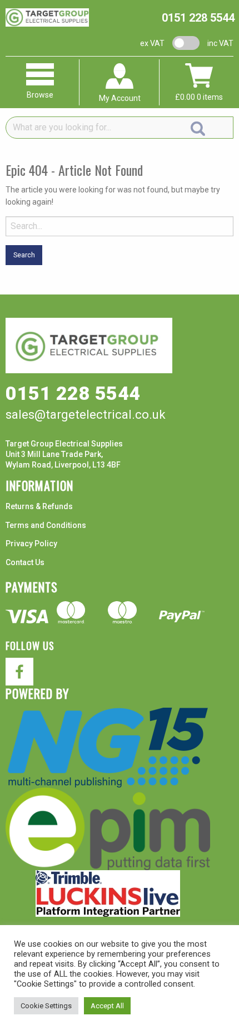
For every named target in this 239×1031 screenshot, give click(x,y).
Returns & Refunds (39, 506)
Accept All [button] (107, 1006)
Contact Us (25, 562)
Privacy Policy (31, 543)
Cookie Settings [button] (46, 1006)
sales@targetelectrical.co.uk (86, 414)
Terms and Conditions (46, 525)
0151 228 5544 (198, 17)
